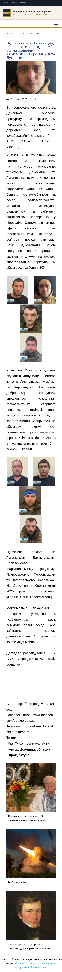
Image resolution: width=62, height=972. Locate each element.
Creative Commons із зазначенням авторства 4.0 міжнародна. (35, 965)
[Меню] (55, 23)
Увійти (6, 3)
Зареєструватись (20, 3)
